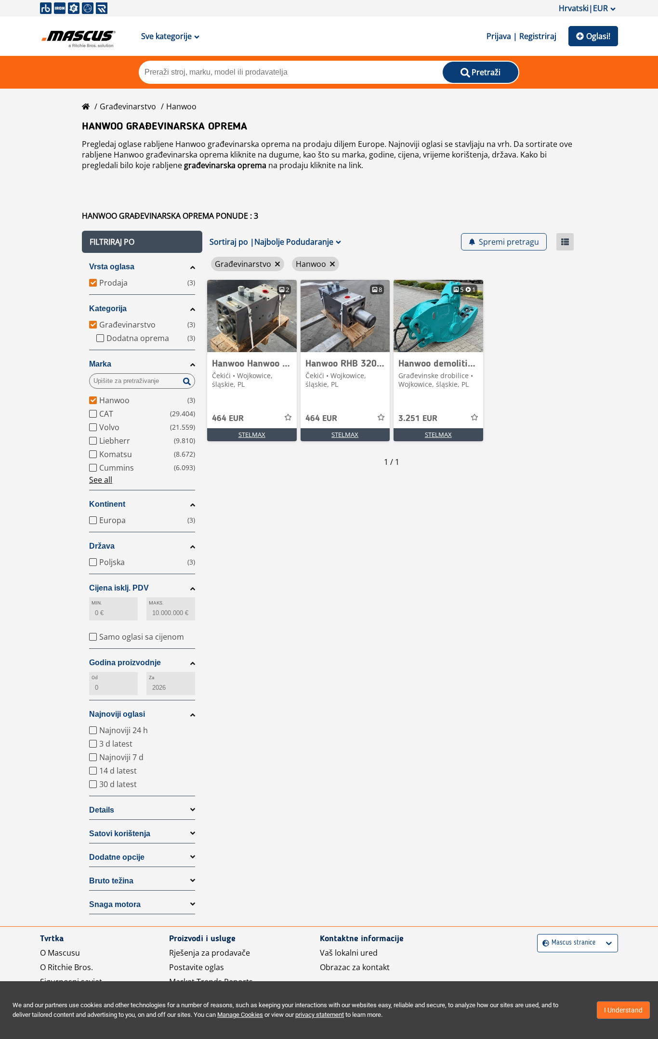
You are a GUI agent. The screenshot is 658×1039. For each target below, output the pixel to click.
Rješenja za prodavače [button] (209, 952)
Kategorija (108, 308)
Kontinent (107, 504)
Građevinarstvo (128, 106)
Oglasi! (598, 36)
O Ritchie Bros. (66, 967)
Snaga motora (115, 904)
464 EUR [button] (228, 418)
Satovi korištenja (119, 833)
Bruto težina (111, 881)
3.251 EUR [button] (417, 418)
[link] (252, 316)
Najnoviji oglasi (117, 714)
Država (102, 546)
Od (95, 677)
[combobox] (543, 943)
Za (151, 677)
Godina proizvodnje (125, 662)
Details (101, 810)
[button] (142, 242)
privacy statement (319, 1014)
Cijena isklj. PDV (119, 588)
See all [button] (100, 479)
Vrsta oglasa (111, 267)
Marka (100, 364)
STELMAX (251, 434)
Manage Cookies (240, 1014)
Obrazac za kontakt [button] (355, 967)
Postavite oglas (196, 967)
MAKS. (156, 602)
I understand (623, 1010)
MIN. (97, 602)
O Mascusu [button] (60, 952)
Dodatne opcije (117, 857)
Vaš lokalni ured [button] (349, 952)
